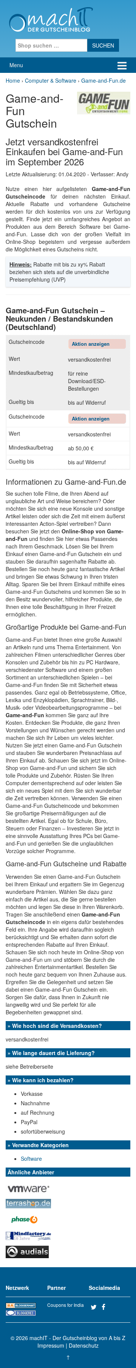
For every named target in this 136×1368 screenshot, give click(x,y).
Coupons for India (65, 1305)
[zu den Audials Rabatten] (27, 1251)
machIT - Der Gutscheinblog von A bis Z (77, 1338)
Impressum (50, 1345)
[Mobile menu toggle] (122, 65)
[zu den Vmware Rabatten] (28, 1187)
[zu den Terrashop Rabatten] (28, 1202)
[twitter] (95, 1306)
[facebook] (106, 1306)
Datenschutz (84, 1345)
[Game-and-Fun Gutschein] (103, 102)
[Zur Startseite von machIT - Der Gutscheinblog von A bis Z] (51, 18)
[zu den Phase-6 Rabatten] (24, 1219)
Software (31, 1158)
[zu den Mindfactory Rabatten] (28, 1235)
